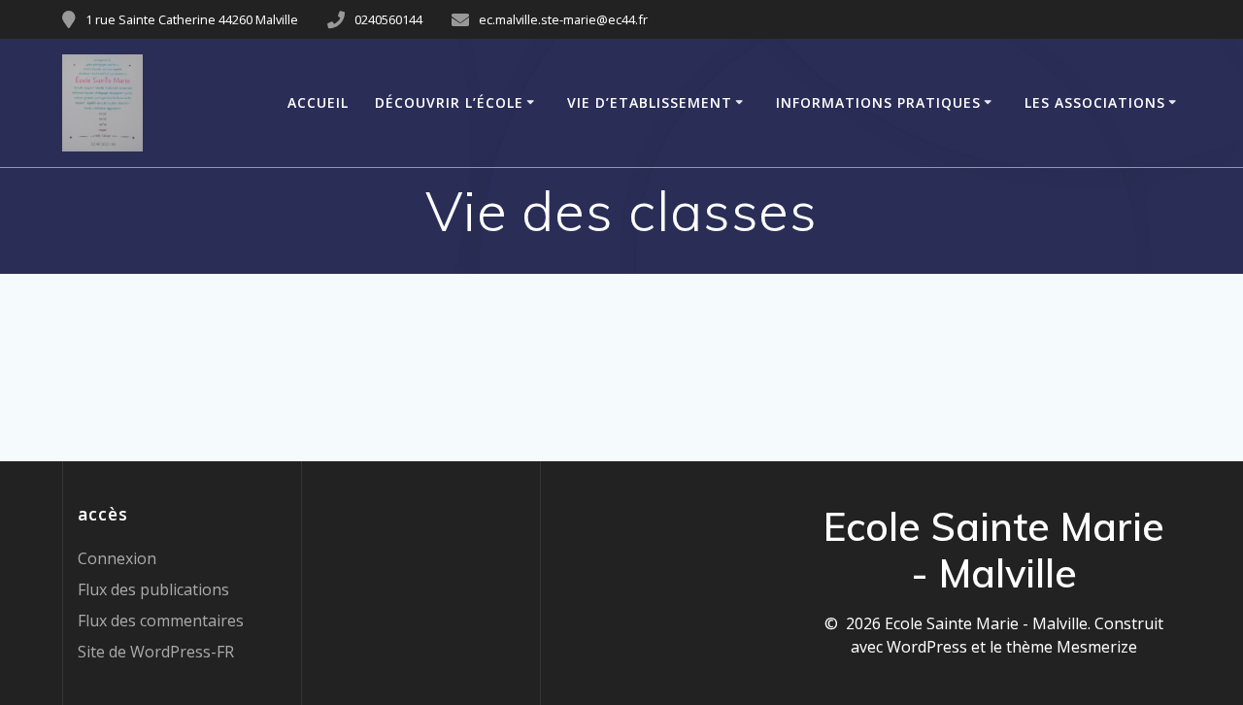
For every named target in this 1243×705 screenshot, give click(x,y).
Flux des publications (153, 589)
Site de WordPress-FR (156, 651)
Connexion (117, 558)
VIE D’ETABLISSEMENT (649, 102)
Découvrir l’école (449, 102)
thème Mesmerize (1071, 646)
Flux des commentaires (161, 620)
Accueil (318, 102)
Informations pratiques (878, 102)
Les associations (1095, 102)
